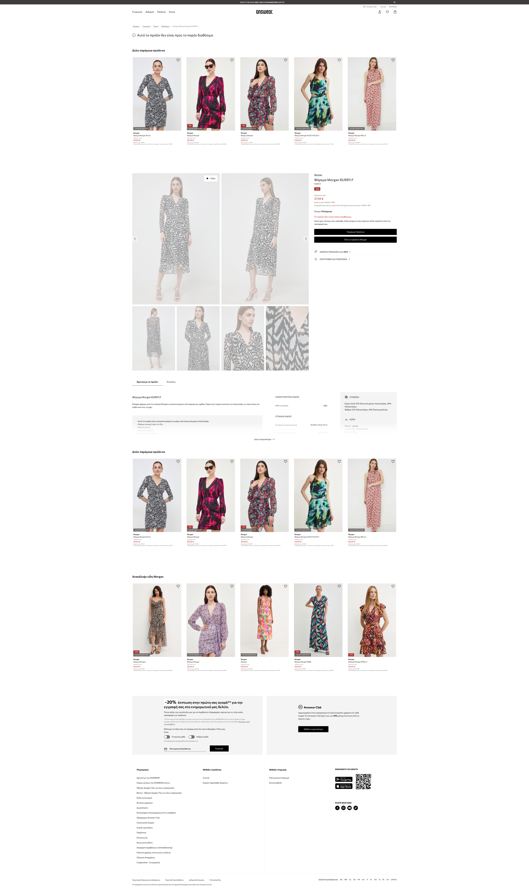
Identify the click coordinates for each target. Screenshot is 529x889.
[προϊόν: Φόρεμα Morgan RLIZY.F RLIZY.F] (318, 94)
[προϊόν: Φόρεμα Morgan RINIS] (318, 620)
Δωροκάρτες (142, 808)
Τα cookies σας (215, 880)
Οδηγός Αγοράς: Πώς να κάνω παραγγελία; (155, 788)
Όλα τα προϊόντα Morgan (355, 239)
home (172, 11)
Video (212, 178)
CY (346, 879)
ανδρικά (149, 11)
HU (363, 879)
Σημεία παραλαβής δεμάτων (215, 783)
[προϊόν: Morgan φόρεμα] (264, 620)
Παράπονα (141, 832)
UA (387, 879)
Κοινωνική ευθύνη (145, 842)
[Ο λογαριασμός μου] (379, 12)
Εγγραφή (219, 748)
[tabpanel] (264, 414)
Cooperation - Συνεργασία (148, 862)
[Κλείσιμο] (394, 2)
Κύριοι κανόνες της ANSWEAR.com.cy (153, 783)
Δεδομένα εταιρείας (196, 880)
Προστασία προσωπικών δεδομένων (146, 880)
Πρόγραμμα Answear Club (148, 817)
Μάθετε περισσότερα (313, 729)
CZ (350, 879)
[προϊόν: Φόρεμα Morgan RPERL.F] (372, 620)
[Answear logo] (264, 12)
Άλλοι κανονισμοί (144, 798)
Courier (206, 778)
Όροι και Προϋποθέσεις (174, 880)
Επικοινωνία (142, 837)
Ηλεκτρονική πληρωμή (279, 778)
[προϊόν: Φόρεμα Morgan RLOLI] (157, 94)
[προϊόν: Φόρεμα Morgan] (211, 94)
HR (359, 879)
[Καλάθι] (395, 12)
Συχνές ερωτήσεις (145, 827)
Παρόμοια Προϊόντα (355, 232)
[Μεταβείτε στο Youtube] (349, 808)
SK (383, 879)
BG (341, 879)
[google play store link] (343, 779)
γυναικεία (137, 11)
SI (379, 879)
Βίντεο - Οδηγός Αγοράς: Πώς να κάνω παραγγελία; (159, 793)
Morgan (318, 174)
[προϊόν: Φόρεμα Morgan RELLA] (372, 94)
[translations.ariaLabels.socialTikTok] (355, 808)
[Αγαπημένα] (387, 12)
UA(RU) (394, 879)
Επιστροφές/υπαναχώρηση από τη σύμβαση (156, 813)
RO (375, 879)
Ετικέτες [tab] (171, 381)
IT (367, 879)
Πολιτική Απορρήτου (146, 857)
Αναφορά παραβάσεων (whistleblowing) (154, 847)
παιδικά (161, 11)
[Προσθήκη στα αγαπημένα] (178, 60)
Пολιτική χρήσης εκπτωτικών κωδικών (154, 852)
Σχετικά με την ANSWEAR (148, 778)
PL (371, 879)
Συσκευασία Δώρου (145, 822)
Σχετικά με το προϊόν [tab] (147, 381)
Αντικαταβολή (275, 783)
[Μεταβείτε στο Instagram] (343, 808)
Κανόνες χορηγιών (145, 803)
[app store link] (343, 785)
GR (354, 879)
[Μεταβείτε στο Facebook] (337, 808)
